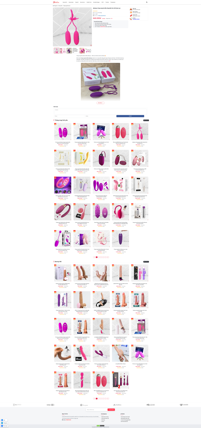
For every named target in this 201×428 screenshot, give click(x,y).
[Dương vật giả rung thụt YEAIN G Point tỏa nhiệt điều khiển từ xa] (62, 273)
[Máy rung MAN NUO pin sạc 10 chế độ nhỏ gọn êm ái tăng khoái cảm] (120, 131)
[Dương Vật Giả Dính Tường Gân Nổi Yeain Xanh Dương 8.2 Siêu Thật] (82, 326)
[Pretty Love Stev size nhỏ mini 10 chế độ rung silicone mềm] (82, 353)
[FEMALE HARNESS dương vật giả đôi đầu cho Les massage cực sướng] (101, 299)
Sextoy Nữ (58, 261)
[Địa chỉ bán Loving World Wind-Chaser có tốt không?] (120, 353)
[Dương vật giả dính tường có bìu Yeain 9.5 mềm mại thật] (120, 299)
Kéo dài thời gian (96, 2)
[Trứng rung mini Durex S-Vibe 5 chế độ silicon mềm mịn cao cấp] (62, 299)
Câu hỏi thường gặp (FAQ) (125, 419)
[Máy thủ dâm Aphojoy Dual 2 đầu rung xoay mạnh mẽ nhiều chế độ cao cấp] (82, 380)
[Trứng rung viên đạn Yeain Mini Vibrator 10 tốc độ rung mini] (139, 211)
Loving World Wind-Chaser (121, 363)
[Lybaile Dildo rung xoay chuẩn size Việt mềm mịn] (120, 273)
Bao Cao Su (82, 2)
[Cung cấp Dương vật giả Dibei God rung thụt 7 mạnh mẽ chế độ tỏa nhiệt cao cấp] (120, 326)
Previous (54, 51)
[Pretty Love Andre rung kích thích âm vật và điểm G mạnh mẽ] (101, 353)
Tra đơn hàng (111, 409)
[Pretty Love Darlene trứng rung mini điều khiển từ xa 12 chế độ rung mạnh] (62, 131)
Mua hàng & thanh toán (125, 418)
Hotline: (67, 419)
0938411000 (136, 19)
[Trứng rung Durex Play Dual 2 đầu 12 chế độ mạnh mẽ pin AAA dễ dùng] (82, 238)
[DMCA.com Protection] (100, 425)
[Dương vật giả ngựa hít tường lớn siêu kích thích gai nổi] (62, 353)
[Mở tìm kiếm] (146, 2)
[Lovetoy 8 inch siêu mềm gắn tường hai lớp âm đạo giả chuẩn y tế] (82, 273)
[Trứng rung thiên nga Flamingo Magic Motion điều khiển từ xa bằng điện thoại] (120, 211)
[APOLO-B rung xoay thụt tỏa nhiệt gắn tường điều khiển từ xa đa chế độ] (82, 299)
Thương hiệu (112, 2)
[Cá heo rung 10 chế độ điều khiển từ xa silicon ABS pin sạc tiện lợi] (82, 211)
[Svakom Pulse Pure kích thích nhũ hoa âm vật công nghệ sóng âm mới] (120, 185)
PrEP (102, 2)
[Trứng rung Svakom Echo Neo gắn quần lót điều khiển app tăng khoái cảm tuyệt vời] (82, 158)
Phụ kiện (107, 2)
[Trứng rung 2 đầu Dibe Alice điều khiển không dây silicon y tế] (62, 211)
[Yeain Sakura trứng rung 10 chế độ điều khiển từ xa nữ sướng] (101, 211)
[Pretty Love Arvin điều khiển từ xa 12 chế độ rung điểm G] (101, 131)
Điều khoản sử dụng (105, 416)
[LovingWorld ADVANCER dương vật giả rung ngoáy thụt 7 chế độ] (101, 326)
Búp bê (76, 2)
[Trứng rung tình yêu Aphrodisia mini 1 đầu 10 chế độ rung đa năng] (82, 131)
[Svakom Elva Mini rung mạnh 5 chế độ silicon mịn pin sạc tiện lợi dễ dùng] (120, 158)
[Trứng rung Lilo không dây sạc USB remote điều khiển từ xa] (139, 158)
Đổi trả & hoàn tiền (124, 421)
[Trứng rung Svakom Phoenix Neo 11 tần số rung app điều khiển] (101, 238)
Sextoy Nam (71, 2)
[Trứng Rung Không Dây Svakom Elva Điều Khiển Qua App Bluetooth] (82, 185)
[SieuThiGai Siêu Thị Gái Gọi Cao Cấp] (56, 2)
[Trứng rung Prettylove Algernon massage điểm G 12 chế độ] (101, 185)
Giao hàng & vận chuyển (125, 416)
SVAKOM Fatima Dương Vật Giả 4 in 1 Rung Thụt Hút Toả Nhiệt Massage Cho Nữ (101, 284)
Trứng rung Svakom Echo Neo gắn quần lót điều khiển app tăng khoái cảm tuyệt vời (82, 170)
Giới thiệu (103, 419)
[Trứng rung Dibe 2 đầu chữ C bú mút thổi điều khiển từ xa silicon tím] (62, 185)
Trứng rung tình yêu (102, 15)
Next (91, 51)
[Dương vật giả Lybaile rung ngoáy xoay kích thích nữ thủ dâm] (139, 273)
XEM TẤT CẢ (146, 120)
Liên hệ (103, 421)
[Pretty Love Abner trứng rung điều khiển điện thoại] (101, 158)
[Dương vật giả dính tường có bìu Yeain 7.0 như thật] (139, 299)
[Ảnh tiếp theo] (90, 27)
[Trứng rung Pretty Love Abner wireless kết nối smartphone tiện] (62, 238)
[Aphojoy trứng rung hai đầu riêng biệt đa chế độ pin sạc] (139, 131)
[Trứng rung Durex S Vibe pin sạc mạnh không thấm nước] (120, 238)
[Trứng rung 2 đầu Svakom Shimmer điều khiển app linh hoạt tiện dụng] (62, 158)
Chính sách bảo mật (105, 418)
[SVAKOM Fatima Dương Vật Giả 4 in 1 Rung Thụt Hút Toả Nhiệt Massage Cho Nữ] (101, 273)
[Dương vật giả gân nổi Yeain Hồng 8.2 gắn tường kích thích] (62, 380)
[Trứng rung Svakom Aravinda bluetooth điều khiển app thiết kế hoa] (139, 185)
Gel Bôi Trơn (89, 2)
